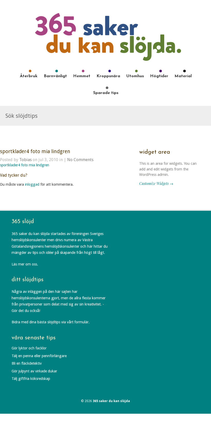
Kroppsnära (108, 76)
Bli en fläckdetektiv (27, 363)
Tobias (25, 159)
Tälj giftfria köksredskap (31, 379)
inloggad (32, 184)
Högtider (159, 76)
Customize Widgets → (156, 183)
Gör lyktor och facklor (29, 348)
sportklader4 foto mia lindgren (35, 151)
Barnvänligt (55, 76)
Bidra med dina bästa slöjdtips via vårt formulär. (51, 322)
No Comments (80, 159)
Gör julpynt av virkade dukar (34, 371)
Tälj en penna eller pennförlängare (39, 356)
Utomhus (135, 76)
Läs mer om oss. (25, 264)
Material (183, 76)
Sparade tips (105, 93)
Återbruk (29, 76)
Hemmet (81, 76)
